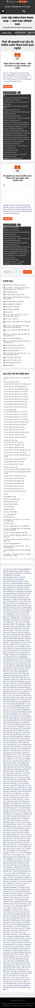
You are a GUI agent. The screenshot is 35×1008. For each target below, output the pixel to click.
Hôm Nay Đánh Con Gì (12, 301)
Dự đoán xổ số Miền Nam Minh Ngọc (13, 129)
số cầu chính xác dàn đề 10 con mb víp (16, 399)
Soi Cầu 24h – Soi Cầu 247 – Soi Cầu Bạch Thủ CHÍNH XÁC (16, 315)
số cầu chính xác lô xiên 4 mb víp (14, 435)
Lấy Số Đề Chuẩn (10, 307)
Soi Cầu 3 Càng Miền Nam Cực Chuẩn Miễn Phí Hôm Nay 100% (16, 326)
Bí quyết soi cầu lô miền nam (12, 110)
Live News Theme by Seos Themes (22, 1005)
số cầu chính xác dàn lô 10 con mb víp (16, 419)
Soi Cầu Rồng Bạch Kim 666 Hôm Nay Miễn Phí (17, 550)
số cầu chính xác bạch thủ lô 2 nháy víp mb (17, 384)
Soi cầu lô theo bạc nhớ (10, 146)
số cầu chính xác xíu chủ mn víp (14, 462)
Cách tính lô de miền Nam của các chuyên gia (16, 122)
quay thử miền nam (24, 139)
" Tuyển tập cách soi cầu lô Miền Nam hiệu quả (16, 98)
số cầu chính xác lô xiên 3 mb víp (14, 427)
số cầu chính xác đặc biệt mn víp (14, 445)
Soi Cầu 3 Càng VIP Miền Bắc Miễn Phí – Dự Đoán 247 (17, 335)
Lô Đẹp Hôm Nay (10, 309)
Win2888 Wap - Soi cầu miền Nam (13, 158)
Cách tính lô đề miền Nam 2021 (12, 120)
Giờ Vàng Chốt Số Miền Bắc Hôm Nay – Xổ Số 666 (17, 298)
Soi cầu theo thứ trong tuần (11, 154)
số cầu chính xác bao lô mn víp (13, 464)
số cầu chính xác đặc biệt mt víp (14, 481)
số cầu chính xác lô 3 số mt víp (13, 442)
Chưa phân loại (10, 292)
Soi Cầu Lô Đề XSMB (12, 338)
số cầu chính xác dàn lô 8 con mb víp (15, 417)
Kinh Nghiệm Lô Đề (11, 92)
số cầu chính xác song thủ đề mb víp (15, 407)
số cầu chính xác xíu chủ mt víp (13, 478)
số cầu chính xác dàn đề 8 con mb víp (16, 396)
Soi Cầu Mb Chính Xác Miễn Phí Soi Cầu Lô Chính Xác (17, 341)
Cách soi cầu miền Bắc (10, 118)
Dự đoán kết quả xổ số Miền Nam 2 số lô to (15, 127)
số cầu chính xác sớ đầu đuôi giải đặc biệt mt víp (17, 472)
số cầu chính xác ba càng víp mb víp (15, 386)
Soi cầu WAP (23, 154)
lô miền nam (26, 133)
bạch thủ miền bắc (9, 102)
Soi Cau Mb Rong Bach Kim (14, 348)
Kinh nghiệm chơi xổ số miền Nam (13, 133)
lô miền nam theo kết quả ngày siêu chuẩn (15, 135)
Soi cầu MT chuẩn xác (12, 360)
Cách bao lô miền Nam (10, 114)
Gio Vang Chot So (9, 517)
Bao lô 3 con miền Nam (21, 102)
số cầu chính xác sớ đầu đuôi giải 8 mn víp (17, 450)
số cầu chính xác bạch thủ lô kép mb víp (16, 422)
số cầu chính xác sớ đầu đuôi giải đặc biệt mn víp (17, 455)
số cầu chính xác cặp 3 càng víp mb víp (16, 389)
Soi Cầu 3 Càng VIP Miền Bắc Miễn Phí (17, 330)
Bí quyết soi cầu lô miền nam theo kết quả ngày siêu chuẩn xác (17, 178)
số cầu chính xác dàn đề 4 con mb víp (16, 391)
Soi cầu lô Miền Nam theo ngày (12, 144)
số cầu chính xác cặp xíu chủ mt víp (15, 491)
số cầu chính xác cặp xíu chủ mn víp (15, 452)
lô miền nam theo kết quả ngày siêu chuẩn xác (16, 137)
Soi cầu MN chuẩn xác (12, 357)
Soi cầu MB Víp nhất (11, 350)
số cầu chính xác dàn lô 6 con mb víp (15, 414)
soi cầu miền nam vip (9, 148)
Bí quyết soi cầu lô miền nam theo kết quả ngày (16, 112)
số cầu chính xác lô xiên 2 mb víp (14, 429)
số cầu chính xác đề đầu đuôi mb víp (15, 404)
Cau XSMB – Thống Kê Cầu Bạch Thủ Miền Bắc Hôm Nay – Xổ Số (16, 288)
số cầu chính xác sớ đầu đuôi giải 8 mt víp (17, 469)
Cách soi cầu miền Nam (23, 118)
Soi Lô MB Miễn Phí (11, 363)
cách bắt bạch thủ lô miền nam (12, 116)
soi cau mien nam (22, 146)
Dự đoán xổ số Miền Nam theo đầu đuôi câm (16, 131)
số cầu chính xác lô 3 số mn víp (13, 486)
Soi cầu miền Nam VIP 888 (11, 150)
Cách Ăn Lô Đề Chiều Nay (13, 285)
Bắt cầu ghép (7, 104)
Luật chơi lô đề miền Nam (10, 139)
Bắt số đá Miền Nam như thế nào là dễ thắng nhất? (16, 107)
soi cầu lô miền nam (18, 141)
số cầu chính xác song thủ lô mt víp (15, 476)
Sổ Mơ (7, 312)
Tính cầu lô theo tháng (10, 156)
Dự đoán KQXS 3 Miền (12, 294)
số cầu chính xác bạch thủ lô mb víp (15, 424)
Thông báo (8, 365)
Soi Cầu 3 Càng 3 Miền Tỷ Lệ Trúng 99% (18, 321)
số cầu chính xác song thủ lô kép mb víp (16, 432)
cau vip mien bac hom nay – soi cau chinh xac (17, 378)
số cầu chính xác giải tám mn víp (14, 447)
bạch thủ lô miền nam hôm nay (12, 100)
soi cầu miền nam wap (10, 152)
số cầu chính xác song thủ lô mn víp (15, 459)
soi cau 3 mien (7, 141)
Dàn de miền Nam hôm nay (21, 124)
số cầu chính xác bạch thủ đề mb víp (15, 402)
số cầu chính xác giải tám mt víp (14, 483)
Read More (8, 86)
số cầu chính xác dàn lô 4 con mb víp (15, 412)
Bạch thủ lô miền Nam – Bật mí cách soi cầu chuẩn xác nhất (17, 65)
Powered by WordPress (17, 1000)
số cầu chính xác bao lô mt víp (13, 488)
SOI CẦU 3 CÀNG (17, 6)
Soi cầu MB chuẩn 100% (13, 345)
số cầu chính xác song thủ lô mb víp (15, 437)
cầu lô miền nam (8, 124)
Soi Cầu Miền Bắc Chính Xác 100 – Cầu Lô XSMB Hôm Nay (17, 354)
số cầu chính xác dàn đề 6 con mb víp (16, 394)
